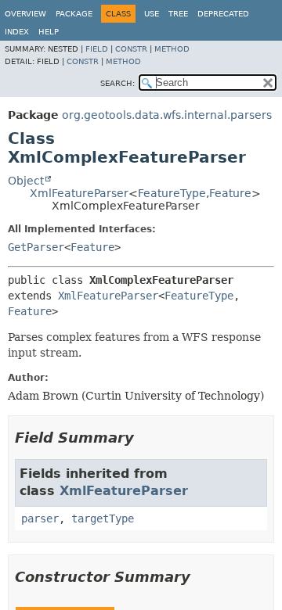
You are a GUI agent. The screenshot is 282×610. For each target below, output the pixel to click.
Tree (178, 13)
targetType (102, 518)
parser (40, 518)
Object (26, 180)
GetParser (36, 247)
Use (151, 13)
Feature (230, 193)
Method (172, 49)
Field (96, 49)
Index (17, 31)
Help (48, 31)
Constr (131, 49)
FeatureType (172, 193)
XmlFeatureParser (79, 193)
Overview (25, 13)
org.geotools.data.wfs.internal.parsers (167, 115)
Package (74, 13)
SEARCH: (117, 83)
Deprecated (223, 13)
